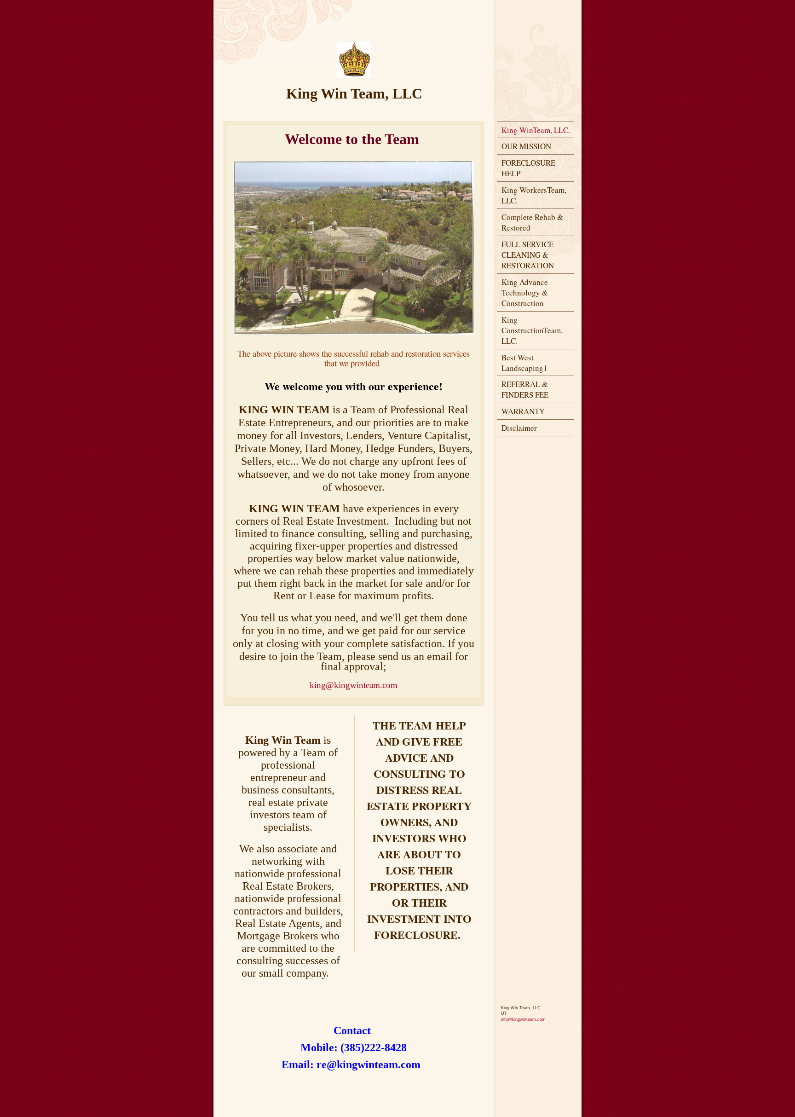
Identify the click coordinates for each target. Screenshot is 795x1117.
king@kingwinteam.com (354, 685)
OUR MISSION (526, 146)
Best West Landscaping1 (524, 362)
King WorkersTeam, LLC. (533, 195)
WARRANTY (523, 411)
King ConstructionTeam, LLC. (532, 330)
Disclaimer (519, 427)
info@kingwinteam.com (523, 1019)
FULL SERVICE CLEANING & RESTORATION (527, 255)
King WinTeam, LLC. (535, 130)
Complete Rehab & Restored (532, 222)
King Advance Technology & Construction (524, 292)
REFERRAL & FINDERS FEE (524, 389)
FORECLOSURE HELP (528, 168)
